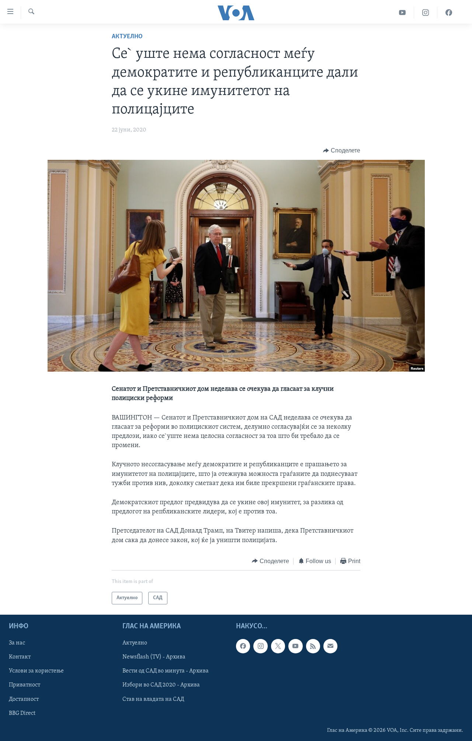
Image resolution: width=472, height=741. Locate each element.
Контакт (20, 657)
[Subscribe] (330, 646)
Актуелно (127, 37)
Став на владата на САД (153, 699)
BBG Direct (22, 713)
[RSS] (313, 646)
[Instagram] (425, 12)
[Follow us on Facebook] (243, 646)
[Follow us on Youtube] (295, 646)
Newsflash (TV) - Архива (153, 657)
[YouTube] (402, 12)
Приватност (24, 685)
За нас (17, 643)
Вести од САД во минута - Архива (165, 671)
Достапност (24, 699)
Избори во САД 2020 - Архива (161, 685)
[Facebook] (448, 12)
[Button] (341, 150)
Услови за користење (36, 671)
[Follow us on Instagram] (260, 646)
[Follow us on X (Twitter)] (278, 646)
